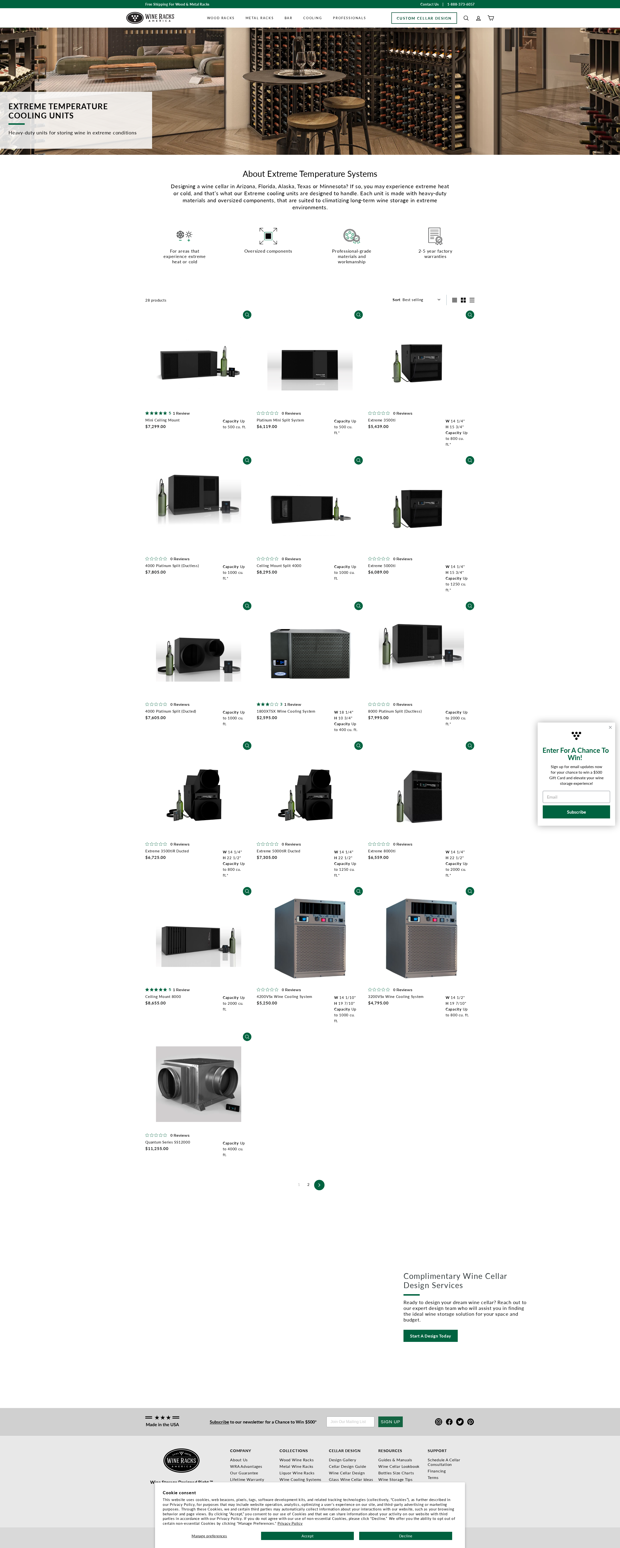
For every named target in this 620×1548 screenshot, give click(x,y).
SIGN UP (390, 1421)
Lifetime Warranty (247, 1479)
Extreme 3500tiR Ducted (167, 850)
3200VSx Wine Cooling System (396, 996)
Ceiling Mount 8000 (163, 996)
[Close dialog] (610, 727)
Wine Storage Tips (395, 1479)
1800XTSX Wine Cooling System (286, 711)
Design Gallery (342, 1459)
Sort (397, 299)
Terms (433, 1477)
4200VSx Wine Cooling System (284, 996)
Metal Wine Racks (296, 1466)
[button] (466, 18)
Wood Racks (221, 18)
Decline (405, 1535)
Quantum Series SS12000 (167, 1141)
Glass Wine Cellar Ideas (351, 1479)
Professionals (349, 18)
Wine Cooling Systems (300, 1479)
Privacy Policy (290, 1523)
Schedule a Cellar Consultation (444, 1462)
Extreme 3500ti (382, 419)
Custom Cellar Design (424, 18)
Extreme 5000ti (382, 565)
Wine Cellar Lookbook (398, 1466)
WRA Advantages (246, 1466)
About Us (239, 1459)
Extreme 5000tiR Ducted (278, 850)
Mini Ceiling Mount (162, 419)
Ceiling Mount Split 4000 (279, 565)
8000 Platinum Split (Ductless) (395, 711)
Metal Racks (260, 18)
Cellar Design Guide (347, 1466)
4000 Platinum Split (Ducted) (170, 711)
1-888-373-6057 (461, 4)
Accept (308, 1535)
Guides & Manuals (395, 1459)
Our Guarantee (244, 1473)
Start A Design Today (430, 1336)
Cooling (312, 18)
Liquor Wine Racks (297, 1473)
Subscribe (219, 1422)
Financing (437, 1471)
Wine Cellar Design (347, 1473)
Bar (289, 18)
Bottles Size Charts (396, 1473)
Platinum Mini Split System (280, 419)
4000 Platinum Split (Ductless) (172, 565)
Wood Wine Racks (296, 1459)
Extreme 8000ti (382, 850)
